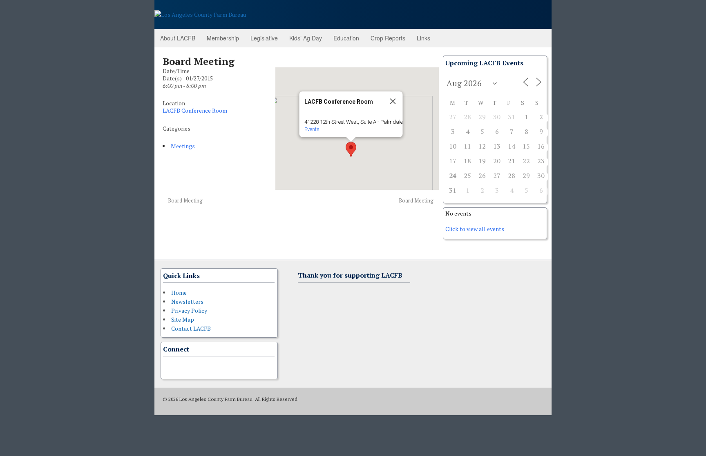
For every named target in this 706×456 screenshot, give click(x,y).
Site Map (182, 319)
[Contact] (168, 366)
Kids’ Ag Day (305, 38)
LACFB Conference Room (195, 110)
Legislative (264, 38)
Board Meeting (185, 200)
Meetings (183, 146)
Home (179, 292)
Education (346, 38)
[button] (351, 149)
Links (423, 38)
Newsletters (187, 301)
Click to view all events (474, 229)
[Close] (392, 101)
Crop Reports (388, 38)
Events (311, 129)
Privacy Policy (189, 310)
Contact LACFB (191, 328)
